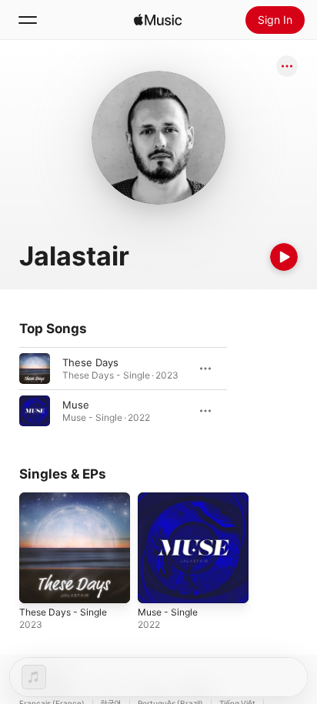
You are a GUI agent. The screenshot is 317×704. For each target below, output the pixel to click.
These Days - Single (63, 612)
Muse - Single (168, 612)
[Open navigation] (28, 20)
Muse (75, 405)
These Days (90, 362)
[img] (158, 20)
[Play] (284, 257)
